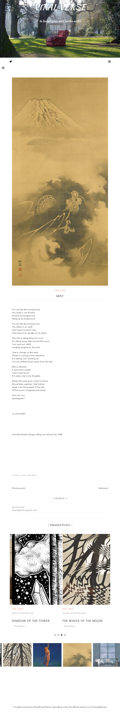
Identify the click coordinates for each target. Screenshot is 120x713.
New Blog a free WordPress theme (69, 707)
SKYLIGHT (69, 621)
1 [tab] (55, 635)
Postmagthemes (99, 707)
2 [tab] (58, 635)
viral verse (19, 507)
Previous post (18, 488)
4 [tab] (65, 635)
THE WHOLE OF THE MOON (32, 621)
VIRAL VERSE (60, 7)
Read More (19, 626)
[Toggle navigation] (3, 68)
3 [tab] (61, 635)
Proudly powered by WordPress (28, 707)
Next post (103, 488)
